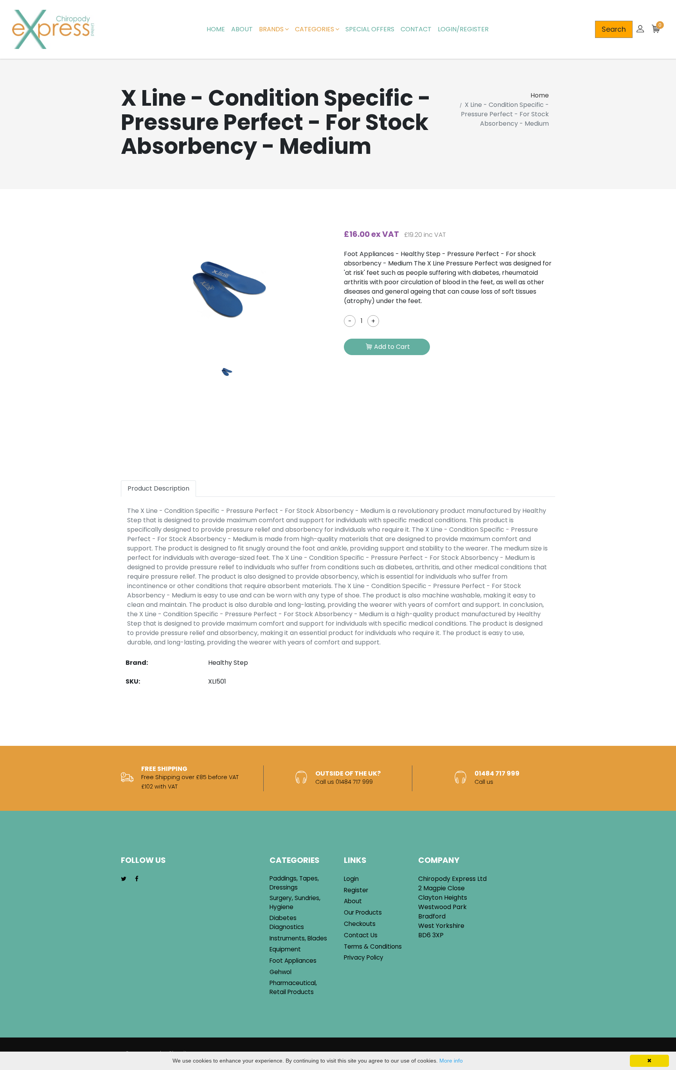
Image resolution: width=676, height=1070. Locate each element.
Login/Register (463, 29)
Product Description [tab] (158, 488)
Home (216, 29)
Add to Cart (392, 346)
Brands (271, 29)
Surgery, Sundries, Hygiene (295, 902)
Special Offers (369, 29)
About (242, 29)
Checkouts (360, 924)
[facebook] (136, 879)
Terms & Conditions (373, 946)
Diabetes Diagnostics (287, 922)
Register (356, 890)
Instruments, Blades (298, 938)
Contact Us (361, 935)
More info (451, 1060)
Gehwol (280, 972)
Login (351, 879)
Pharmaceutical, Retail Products (293, 987)
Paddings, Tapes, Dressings (294, 882)
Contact (416, 29)
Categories (314, 29)
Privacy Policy (363, 957)
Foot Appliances (293, 960)
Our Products (363, 912)
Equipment (285, 949)
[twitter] (123, 879)
